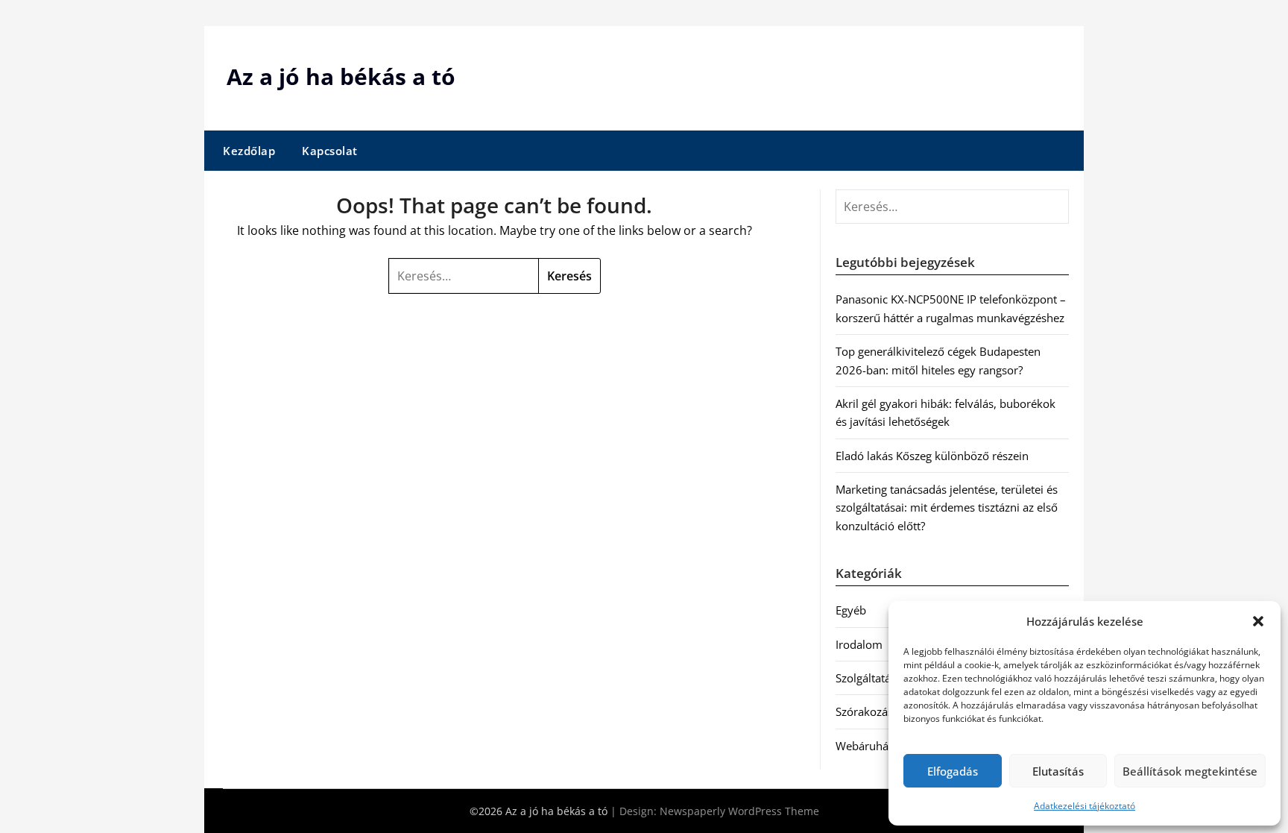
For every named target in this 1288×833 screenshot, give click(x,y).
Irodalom (859, 644)
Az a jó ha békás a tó (341, 76)
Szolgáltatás (866, 677)
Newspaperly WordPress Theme (739, 811)
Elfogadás (952, 771)
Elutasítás (1058, 771)
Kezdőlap (249, 150)
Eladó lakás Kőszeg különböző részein (932, 455)
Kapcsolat (330, 150)
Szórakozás (864, 711)
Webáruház (865, 745)
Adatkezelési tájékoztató (1084, 805)
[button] (1258, 621)
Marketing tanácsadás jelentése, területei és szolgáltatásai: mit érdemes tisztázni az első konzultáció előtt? (947, 507)
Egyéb (851, 610)
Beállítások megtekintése (1190, 771)
